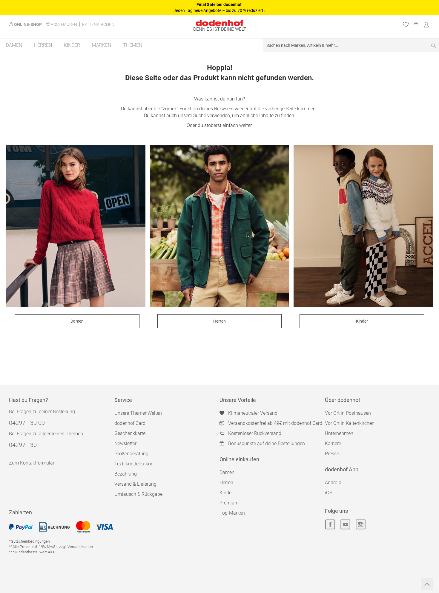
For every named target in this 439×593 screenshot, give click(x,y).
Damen (77, 321)
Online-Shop (28, 24)
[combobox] (351, 45)
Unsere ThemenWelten (138, 413)
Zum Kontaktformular (31, 463)
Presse (332, 453)
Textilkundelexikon (134, 464)
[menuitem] (14, 45)
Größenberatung (131, 453)
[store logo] (219, 23)
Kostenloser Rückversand (254, 433)
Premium (229, 503)
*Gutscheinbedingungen (29, 541)
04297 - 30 (23, 444)
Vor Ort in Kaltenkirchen (349, 423)
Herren (219, 321)
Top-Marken (232, 513)
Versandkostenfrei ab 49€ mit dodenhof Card (275, 423)
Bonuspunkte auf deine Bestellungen (266, 443)
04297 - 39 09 (27, 422)
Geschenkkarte (129, 433)
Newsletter (125, 443)
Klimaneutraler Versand (252, 413)
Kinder (362, 321)
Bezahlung (125, 474)
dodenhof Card (129, 423)
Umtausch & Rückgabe (138, 494)
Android (333, 482)
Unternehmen (339, 433)
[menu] (219, 45)
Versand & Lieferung (135, 484)
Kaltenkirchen (98, 24)
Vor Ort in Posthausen (348, 413)
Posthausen (64, 24)
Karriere (333, 443)
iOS (328, 493)
